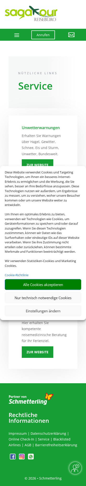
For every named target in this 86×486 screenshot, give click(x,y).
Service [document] (35, 86)
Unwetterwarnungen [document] (41, 127)
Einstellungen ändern (43, 311)
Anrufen (43, 35)
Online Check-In (21, 439)
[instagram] (22, 458)
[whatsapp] (31, 458)
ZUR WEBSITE (37, 165)
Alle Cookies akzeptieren (43, 284)
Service (43, 439)
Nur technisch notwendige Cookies (43, 297)
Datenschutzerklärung (48, 433)
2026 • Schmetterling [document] (44, 478)
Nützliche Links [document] (38, 73)
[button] (68, 38)
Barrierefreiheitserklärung (56, 445)
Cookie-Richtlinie (16, 275)
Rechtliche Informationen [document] (29, 417)
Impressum (18, 433)
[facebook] (13, 458)
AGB (28, 445)
